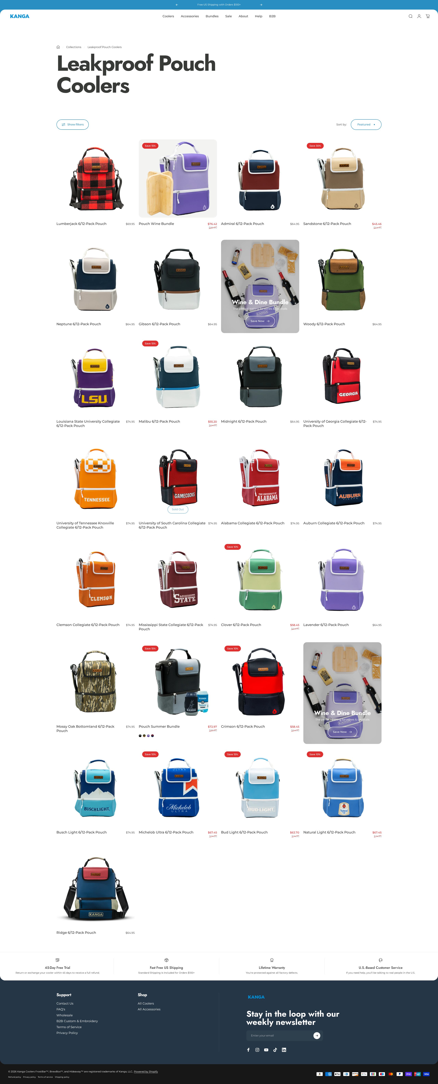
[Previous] (177, 5)
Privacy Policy (67, 1033)
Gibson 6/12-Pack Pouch (159, 324)
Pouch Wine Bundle (156, 224)
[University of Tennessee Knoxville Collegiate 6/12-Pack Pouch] (95, 478)
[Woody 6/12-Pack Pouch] (342, 279)
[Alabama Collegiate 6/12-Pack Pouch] (260, 478)
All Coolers (146, 1003)
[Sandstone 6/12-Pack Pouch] (342, 178)
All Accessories (149, 1009)
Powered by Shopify (146, 1071)
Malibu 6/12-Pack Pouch (159, 421)
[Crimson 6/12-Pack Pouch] (260, 681)
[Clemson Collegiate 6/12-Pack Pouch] (95, 580)
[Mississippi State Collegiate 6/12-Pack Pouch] (178, 580)
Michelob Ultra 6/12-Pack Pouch (166, 832)
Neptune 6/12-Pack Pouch (78, 324)
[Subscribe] (316, 1035)
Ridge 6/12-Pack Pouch (76, 933)
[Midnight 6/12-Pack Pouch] (260, 376)
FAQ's (60, 1009)
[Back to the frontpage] (58, 47)
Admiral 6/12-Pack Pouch (242, 224)
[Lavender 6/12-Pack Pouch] (342, 580)
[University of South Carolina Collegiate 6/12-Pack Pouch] (178, 478)
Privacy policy (29, 1077)
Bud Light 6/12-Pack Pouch (244, 832)
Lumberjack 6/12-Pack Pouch (81, 224)
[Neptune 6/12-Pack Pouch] (95, 279)
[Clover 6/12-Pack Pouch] (260, 580)
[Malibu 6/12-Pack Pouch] (178, 376)
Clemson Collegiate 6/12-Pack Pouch (88, 625)
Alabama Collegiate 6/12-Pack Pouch (253, 523)
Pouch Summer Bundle (159, 726)
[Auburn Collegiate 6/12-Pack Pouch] (342, 478)
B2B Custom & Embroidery (77, 1021)
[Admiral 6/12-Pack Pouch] (260, 178)
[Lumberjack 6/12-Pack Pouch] (95, 178)
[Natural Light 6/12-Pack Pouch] (342, 787)
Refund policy (14, 1077)
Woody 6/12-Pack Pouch (324, 324)
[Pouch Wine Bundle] (178, 178)
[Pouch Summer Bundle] (178, 681)
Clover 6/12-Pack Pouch (241, 625)
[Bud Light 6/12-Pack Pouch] (260, 787)
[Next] (261, 5)
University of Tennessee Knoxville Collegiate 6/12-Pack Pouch (85, 525)
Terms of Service (69, 1027)
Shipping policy (62, 1077)
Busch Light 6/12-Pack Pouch (81, 832)
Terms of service (45, 1077)
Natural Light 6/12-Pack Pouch (329, 832)
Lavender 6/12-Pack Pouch (326, 625)
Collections (73, 47)
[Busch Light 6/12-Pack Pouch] (95, 787)
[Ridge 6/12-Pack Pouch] (95, 887)
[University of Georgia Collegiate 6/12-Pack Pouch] (342, 376)
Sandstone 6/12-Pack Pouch (327, 224)
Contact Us (64, 1003)
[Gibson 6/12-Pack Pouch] (178, 279)
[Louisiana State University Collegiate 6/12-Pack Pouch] (95, 376)
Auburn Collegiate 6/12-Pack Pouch (334, 523)
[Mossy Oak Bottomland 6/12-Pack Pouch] (95, 681)
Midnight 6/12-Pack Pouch (244, 421)
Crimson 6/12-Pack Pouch (243, 726)
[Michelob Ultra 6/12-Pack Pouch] (178, 787)
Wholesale (64, 1015)
